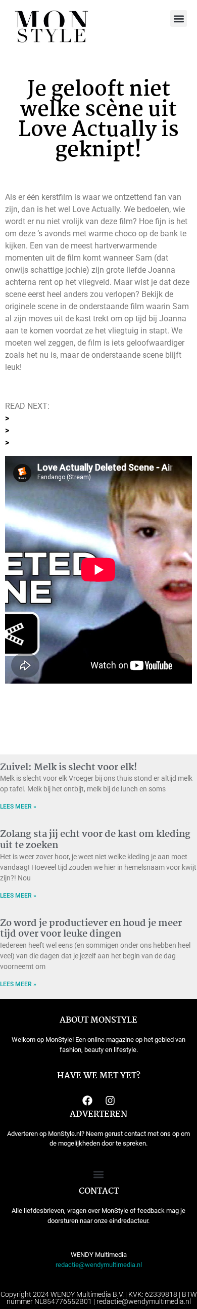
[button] (178, 18)
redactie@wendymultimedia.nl (99, 1265)
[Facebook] (87, 1100)
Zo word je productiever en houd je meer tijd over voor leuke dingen (91, 929)
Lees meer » (18, 806)
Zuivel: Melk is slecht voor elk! (68, 767)
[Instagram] (110, 1100)
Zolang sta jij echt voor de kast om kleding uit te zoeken (95, 840)
